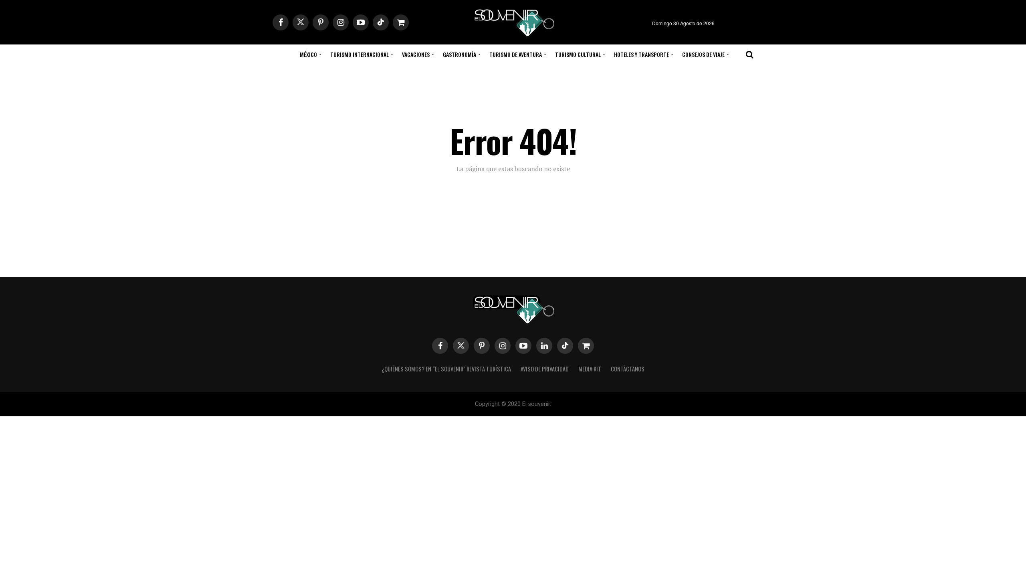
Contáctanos (627, 369)
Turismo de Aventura (515, 54)
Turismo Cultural (578, 54)
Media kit (589, 369)
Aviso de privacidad (545, 369)
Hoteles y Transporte (641, 54)
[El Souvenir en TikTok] (565, 346)
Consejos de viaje (703, 54)
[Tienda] (586, 346)
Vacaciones (416, 54)
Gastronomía (459, 54)
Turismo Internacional (359, 54)
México (308, 54)
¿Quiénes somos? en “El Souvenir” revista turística (446, 369)
